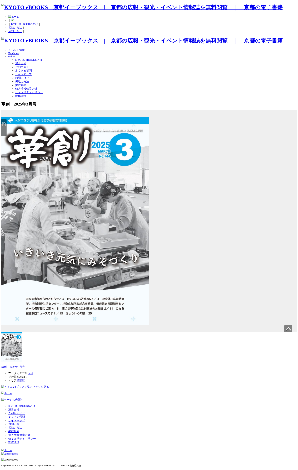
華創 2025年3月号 (13, 366)
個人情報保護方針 (26, 88)
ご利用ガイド (23, 67)
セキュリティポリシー (29, 92)
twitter (11, 56)
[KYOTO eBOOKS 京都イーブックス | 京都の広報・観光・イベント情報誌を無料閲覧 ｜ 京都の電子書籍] (142, 7)
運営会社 (20, 63)
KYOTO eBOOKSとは (24, 24)
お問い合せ (15, 31)
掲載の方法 (15, 27)
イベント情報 (16, 49)
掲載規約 (20, 85)
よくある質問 (23, 70)
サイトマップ (23, 74)
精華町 (21, 380)
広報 (30, 373)
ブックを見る (40, 386)
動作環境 (20, 95)
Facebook (13, 53)
